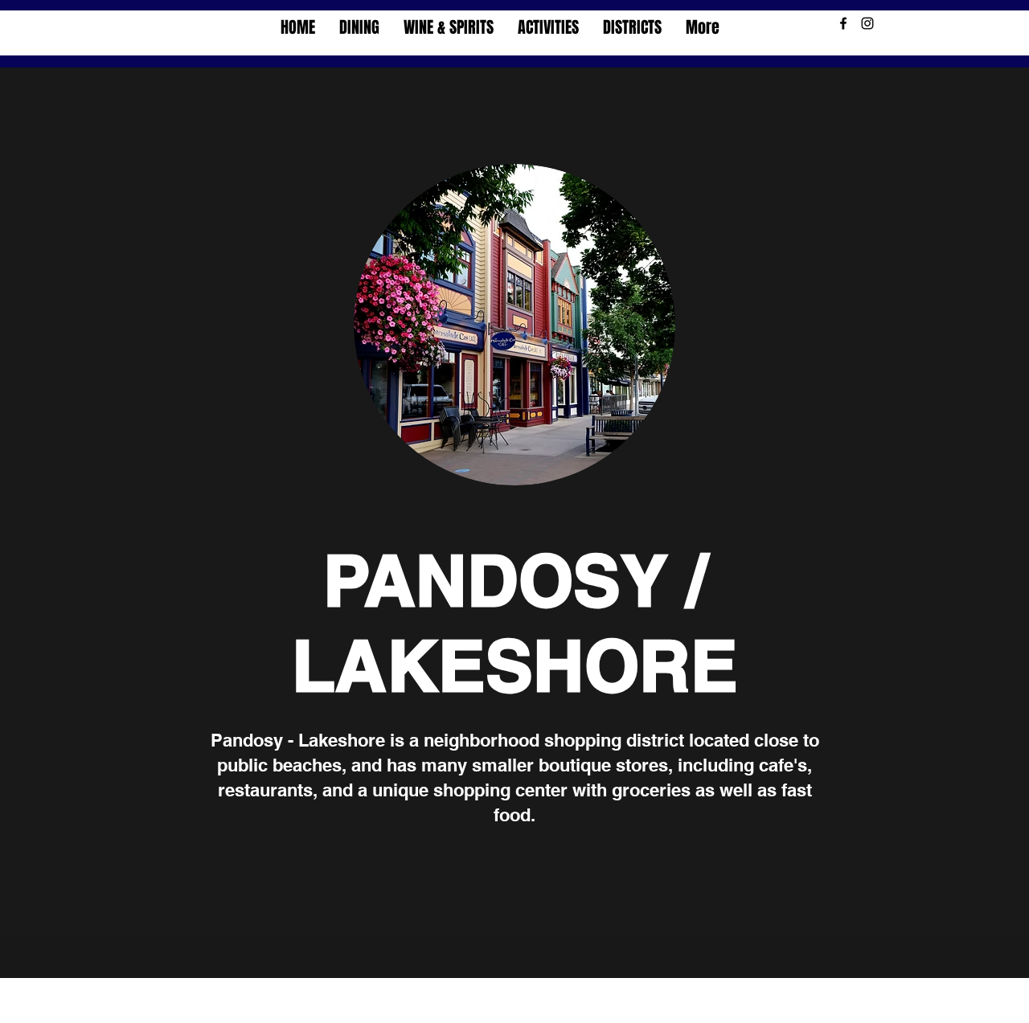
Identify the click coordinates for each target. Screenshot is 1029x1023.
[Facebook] (843, 23)
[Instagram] (867, 23)
